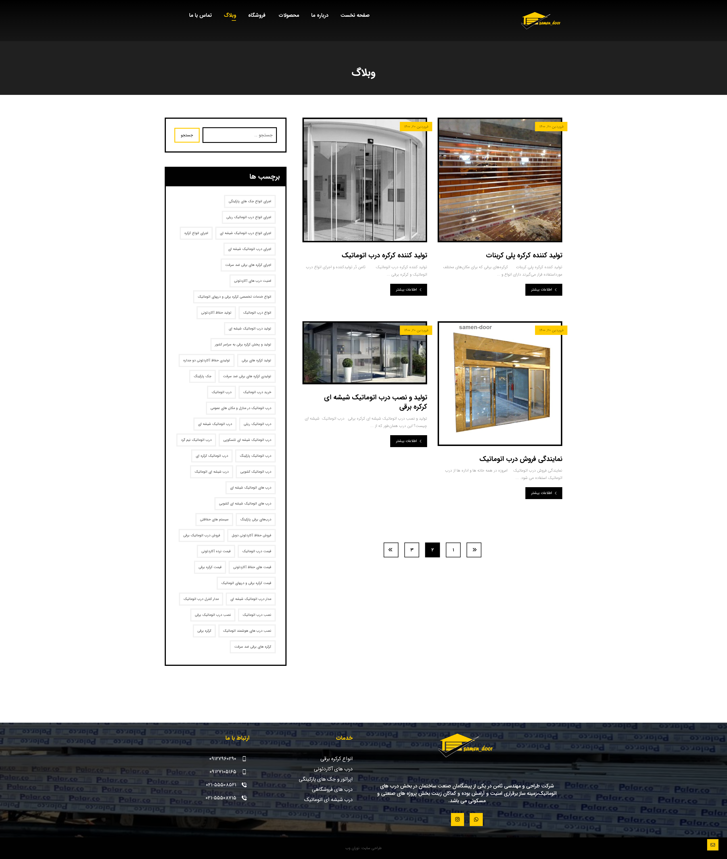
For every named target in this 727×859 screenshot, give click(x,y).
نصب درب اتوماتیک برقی (213, 615)
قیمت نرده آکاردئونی (216, 551)
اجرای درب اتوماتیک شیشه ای (249, 249)
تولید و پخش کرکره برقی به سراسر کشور (243, 344)
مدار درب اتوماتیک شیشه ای (250, 599)
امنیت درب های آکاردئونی (252, 280)
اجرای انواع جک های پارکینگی (250, 201)
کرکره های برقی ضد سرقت (252, 646)
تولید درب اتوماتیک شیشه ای (250, 328)
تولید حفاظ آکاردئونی (216, 312)
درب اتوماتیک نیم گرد (196, 440)
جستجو (187, 135)
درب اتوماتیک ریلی (257, 424)
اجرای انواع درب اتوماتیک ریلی (248, 217)
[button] (476, 819)
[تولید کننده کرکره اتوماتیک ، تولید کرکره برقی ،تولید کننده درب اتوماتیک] (541, 20)
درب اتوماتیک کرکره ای (212, 455)
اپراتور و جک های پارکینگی (326, 779)
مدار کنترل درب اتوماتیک (201, 599)
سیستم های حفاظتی (214, 519)
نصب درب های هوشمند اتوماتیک (247, 630)
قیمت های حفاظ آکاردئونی (252, 567)
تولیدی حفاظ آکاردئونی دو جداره (206, 360)
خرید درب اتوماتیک (257, 392)
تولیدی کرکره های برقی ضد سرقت (247, 376)
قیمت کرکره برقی (210, 567)
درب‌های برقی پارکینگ (255, 519)
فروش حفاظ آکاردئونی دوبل (251, 535)
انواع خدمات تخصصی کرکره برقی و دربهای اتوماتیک (234, 296)
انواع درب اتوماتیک (257, 312)
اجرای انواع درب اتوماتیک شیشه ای (245, 233)
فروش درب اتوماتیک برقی (201, 535)
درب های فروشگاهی (332, 789)
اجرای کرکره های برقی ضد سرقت (248, 265)
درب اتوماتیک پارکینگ (255, 455)
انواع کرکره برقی (336, 759)
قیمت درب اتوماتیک (256, 551)
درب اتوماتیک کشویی (255, 471)
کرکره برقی (204, 630)
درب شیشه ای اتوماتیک (212, 471)
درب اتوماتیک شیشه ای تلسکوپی (247, 440)
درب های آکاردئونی (333, 769)
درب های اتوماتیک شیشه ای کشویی (245, 503)
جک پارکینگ (202, 376)
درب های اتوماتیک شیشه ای (250, 487)
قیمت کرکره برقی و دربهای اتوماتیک (246, 583)
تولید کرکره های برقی (256, 360)
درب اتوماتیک (221, 392)
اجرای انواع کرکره (196, 233)
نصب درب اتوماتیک (257, 615)
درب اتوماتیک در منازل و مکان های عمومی (240, 408)
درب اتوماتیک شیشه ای (215, 424)
